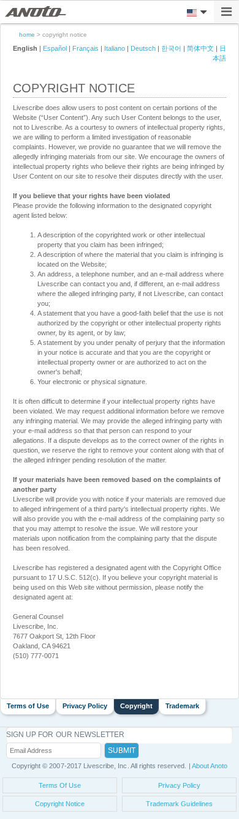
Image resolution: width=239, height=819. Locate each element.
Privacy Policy (179, 785)
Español (55, 48)
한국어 (171, 48)
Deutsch (143, 48)
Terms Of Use (60, 785)
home (27, 34)
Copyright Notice (60, 803)
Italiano (114, 48)
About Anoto (210, 765)
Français (85, 48)
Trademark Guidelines (179, 803)
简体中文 (200, 48)
